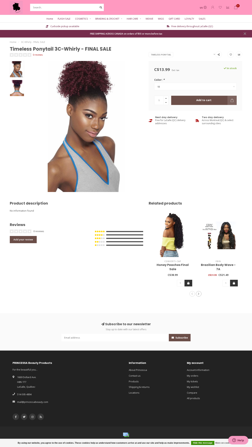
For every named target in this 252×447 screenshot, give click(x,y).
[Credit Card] (126, 435)
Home (49, 18)
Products (134, 381)
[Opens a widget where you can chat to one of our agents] (238, 440)
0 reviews (38, 54)
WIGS (161, 18)
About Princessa (138, 370)
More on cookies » (224, 443)
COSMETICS (81, 18)
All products (193, 398)
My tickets (192, 381)
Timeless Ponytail (161, 54)
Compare (192, 392)
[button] (192, 294)
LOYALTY (189, 18)
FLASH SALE (64, 18)
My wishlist (193, 387)
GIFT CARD (174, 18)
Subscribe (181, 337)
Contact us (135, 375)
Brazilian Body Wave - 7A (218, 267)
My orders (192, 375)
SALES (202, 18)
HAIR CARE (132, 18)
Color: (159, 79)
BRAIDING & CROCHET (107, 18)
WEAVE (149, 18)
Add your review (23, 239)
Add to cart (203, 100)
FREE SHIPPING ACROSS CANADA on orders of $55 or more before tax (126, 33)
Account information (198, 370)
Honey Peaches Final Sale (173, 267)
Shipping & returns (139, 387)
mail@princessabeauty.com (32, 402)
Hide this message (203, 443)
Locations (134, 392)
